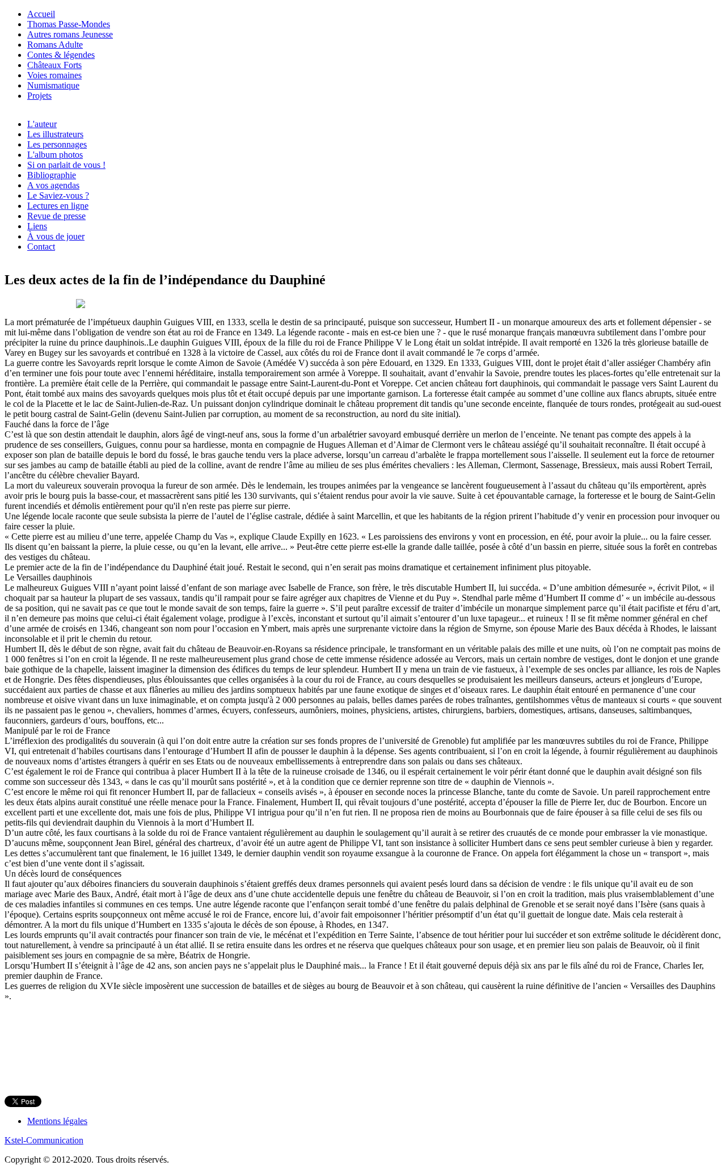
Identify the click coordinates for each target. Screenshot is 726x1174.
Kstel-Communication (44, 1140)
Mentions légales (57, 1121)
